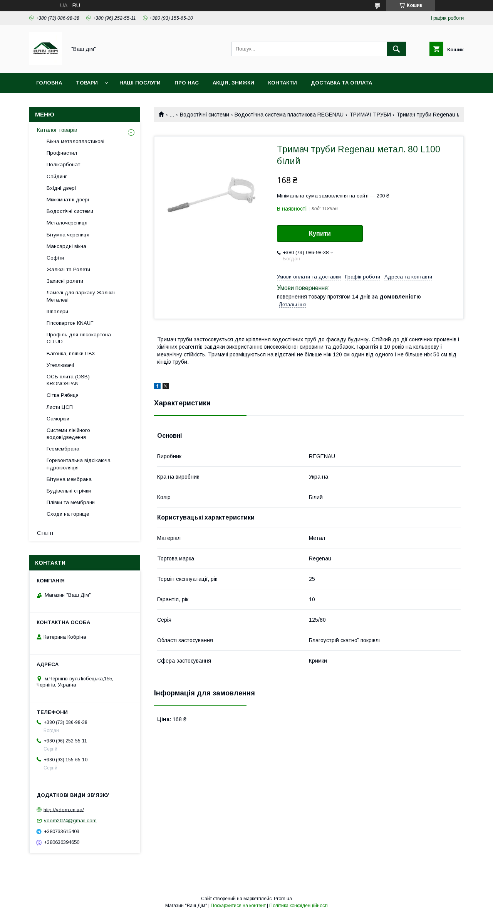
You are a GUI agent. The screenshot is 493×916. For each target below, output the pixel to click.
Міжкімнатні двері (68, 199)
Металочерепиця (67, 223)
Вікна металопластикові (75, 141)
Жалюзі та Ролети (68, 269)
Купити (320, 233)
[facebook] (157, 387)
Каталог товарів (57, 130)
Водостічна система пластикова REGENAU (289, 114)
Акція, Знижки (233, 83)
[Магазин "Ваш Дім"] (45, 63)
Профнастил (62, 153)
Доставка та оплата (341, 83)
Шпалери (57, 311)
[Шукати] (396, 49)
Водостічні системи (204, 114)
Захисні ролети (65, 281)
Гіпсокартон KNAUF (70, 323)
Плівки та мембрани (71, 502)
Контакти (282, 83)
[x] (166, 387)
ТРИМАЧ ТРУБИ (370, 114)
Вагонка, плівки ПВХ (71, 353)
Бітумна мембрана (69, 479)
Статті (45, 533)
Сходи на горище (68, 514)
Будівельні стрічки (69, 491)
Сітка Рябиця (63, 395)
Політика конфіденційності (298, 905)
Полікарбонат (63, 164)
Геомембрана (63, 449)
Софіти (55, 258)
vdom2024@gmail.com (70, 820)
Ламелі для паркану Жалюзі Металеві (81, 296)
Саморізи (58, 419)
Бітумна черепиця (68, 235)
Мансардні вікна (66, 246)
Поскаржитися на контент (238, 905)
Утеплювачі (60, 365)
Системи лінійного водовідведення (68, 433)
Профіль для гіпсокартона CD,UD (79, 338)
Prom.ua (283, 898)
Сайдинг (57, 176)
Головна (49, 83)
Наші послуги (140, 83)
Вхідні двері (61, 188)
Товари (87, 83)
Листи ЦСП (60, 407)
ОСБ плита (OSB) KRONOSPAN (68, 380)
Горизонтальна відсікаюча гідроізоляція (79, 463)
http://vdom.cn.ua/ (64, 809)
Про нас (186, 83)
